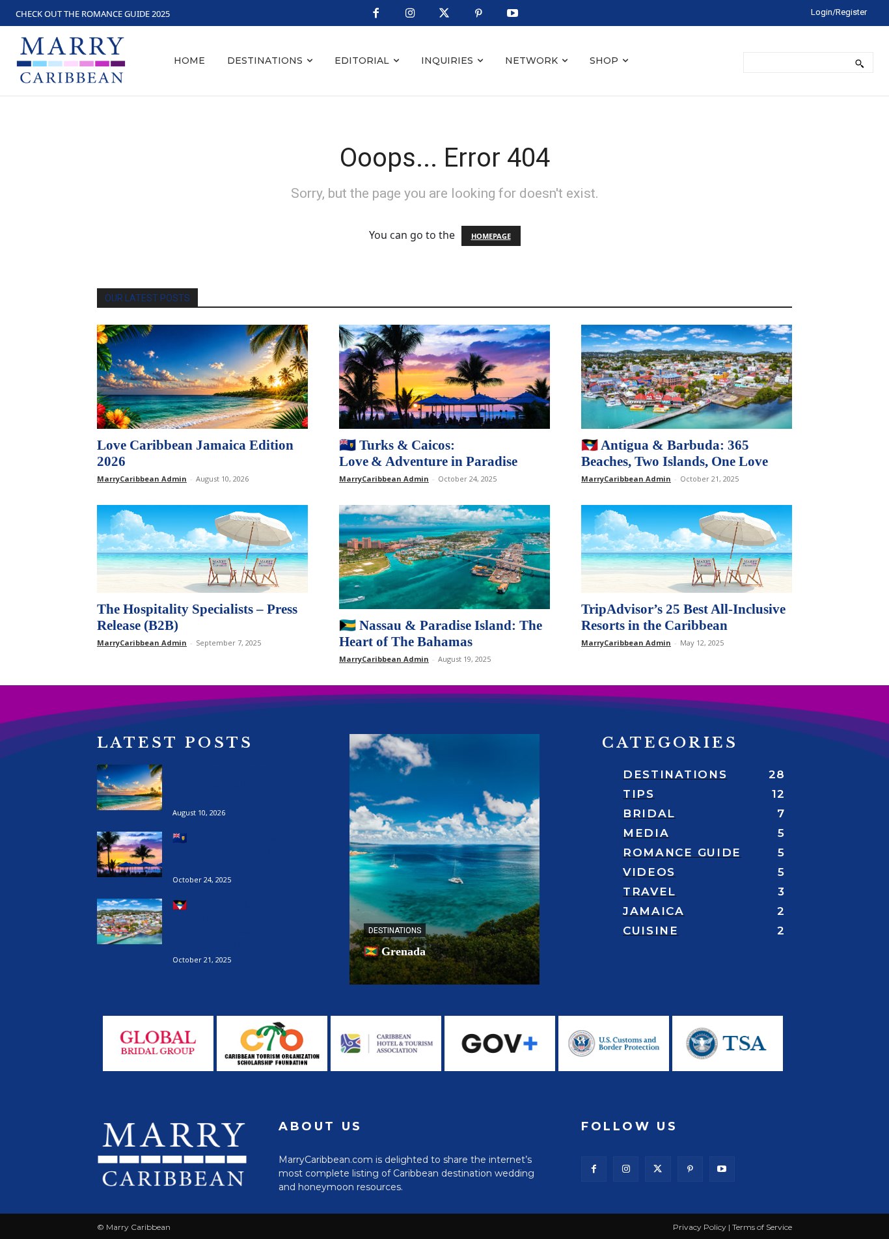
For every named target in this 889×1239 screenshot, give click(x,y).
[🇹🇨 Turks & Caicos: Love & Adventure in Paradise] (444, 377)
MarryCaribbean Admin (142, 478)
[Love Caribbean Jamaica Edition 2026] (202, 377)
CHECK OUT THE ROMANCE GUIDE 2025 (93, 14)
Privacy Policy (699, 1227)
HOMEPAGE (491, 236)
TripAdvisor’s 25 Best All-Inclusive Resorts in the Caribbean (683, 617)
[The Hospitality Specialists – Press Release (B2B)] (202, 549)
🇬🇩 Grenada (395, 951)
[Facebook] (376, 14)
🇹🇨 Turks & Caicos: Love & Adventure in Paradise (428, 453)
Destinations (394, 930)
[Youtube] (513, 14)
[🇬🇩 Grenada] (444, 859)
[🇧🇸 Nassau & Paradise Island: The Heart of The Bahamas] (444, 557)
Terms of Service (762, 1227)
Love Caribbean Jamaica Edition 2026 (220, 784)
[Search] (859, 62)
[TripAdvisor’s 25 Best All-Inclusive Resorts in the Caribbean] (686, 549)
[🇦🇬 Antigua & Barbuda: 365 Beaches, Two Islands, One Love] (686, 377)
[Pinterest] (479, 14)
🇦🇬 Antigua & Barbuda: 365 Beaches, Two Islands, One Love (674, 453)
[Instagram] (410, 14)
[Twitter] (445, 14)
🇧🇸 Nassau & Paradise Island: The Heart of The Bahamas (440, 633)
